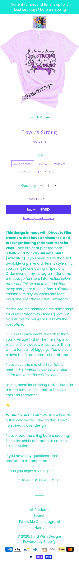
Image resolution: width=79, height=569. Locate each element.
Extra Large (47, 172)
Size (39, 155)
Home (39, 527)
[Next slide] (47, 117)
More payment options (38, 218)
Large (26, 172)
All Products (39, 509)
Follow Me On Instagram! (39, 521)
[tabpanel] (39, 68)
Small (43, 163)
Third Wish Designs (46, 536)
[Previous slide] (31, 117)
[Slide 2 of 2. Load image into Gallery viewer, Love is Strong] (41, 117)
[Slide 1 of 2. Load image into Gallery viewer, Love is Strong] (38, 117)
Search (39, 515)
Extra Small (23, 163)
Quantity (28, 185)
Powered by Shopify (39, 541)
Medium (59, 163)
